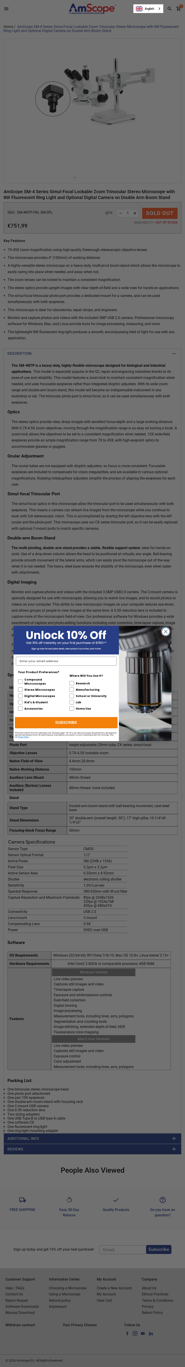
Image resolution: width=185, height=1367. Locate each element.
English (149, 8)
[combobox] (148, 8)
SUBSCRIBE (66, 722)
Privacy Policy (23, 737)
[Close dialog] (166, 632)
